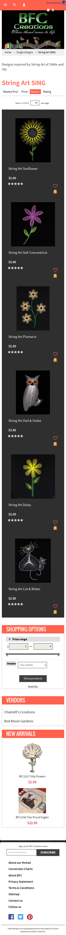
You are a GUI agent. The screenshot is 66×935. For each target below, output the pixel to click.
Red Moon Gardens (18, 721)
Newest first (10, 92)
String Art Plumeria (22, 337)
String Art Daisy (19, 505)
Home (8, 52)
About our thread (19, 863)
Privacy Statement (20, 882)
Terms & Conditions (21, 888)
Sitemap (14, 894)
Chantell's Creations (19, 712)
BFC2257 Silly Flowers (32, 776)
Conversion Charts (20, 869)
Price (24, 92)
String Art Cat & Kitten (24, 589)
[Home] (33, 24)
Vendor (11, 663)
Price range (19, 639)
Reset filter (33, 686)
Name (34, 92)
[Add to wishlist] (55, 186)
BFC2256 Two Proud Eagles (32, 817)
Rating (47, 92)
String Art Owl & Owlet (24, 421)
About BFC (15, 876)
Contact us (15, 901)
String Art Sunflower (23, 169)
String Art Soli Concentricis (27, 253)
